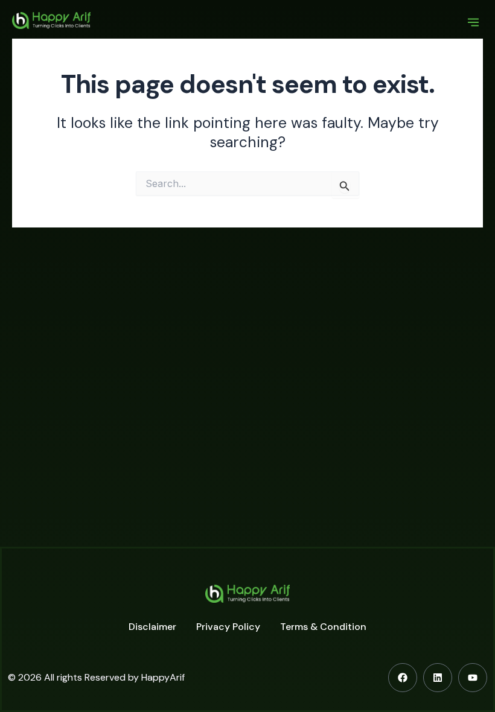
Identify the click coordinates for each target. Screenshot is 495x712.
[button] (473, 23)
